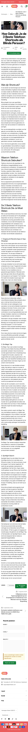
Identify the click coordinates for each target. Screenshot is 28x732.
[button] (2, 6)
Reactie (5, 639)
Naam (5, 624)
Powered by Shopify (17, 729)
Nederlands (22, 1)
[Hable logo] (4, 674)
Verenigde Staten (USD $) (7, 1)
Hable (12, 729)
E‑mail (5, 631)
